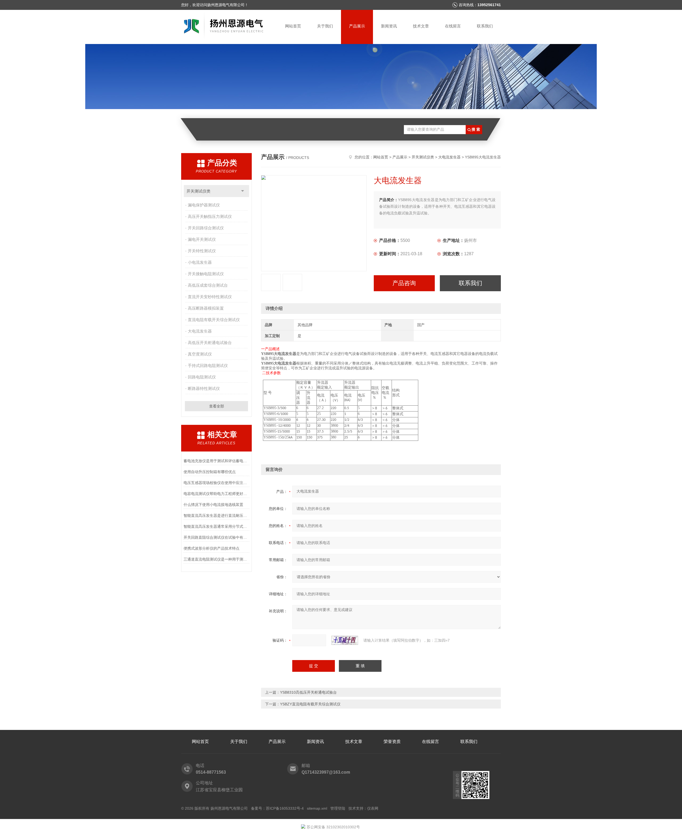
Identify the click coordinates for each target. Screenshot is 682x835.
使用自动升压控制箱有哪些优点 (210, 472)
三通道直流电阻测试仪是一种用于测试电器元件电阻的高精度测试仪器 (216, 559)
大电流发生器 (200, 331)
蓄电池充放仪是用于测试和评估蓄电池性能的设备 (216, 461)
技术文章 (421, 26)
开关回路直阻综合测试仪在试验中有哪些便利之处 (216, 537)
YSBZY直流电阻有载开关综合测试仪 (310, 704)
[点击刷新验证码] (344, 640)
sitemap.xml (317, 808)
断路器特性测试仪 (204, 388)
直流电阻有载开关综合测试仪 (214, 319)
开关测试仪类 (198, 191)
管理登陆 (337, 808)
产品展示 (357, 26)
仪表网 (372, 808)
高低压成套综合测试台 (208, 285)
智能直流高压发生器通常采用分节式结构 (216, 526)
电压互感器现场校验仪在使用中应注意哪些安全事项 (216, 483)
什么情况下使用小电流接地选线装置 (213, 504)
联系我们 (485, 26)
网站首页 (293, 26)
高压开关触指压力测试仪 (210, 216)
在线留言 (453, 26)
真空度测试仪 (200, 354)
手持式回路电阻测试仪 (208, 365)
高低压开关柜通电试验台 (210, 342)
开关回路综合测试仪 (206, 228)
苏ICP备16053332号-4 (285, 808)
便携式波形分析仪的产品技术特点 (211, 548)
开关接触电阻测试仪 (206, 273)
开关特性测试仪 (202, 251)
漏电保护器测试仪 (204, 205)
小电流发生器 (200, 262)
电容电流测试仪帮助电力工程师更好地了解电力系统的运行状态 (216, 494)
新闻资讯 (389, 26)
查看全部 (216, 406)
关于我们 (325, 26)
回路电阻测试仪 (202, 377)
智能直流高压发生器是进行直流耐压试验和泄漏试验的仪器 (216, 515)
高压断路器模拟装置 (206, 308)
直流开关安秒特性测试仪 (210, 296)
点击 (242, 191)
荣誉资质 (392, 741)
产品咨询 (404, 283)
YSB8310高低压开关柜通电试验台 (308, 692)
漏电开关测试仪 (202, 239)
